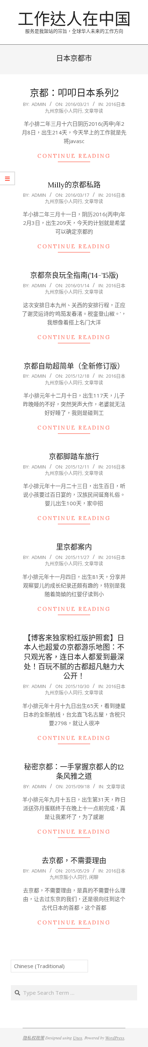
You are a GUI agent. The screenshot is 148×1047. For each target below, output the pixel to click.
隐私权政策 (33, 1038)
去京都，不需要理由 (74, 860)
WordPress (114, 1038)
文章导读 (93, 110)
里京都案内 (74, 546)
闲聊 (93, 877)
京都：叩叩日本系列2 (74, 93)
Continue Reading (74, 155)
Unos (77, 1038)
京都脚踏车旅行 (74, 456)
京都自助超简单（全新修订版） (74, 366)
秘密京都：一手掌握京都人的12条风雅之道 (74, 771)
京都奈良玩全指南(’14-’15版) (74, 275)
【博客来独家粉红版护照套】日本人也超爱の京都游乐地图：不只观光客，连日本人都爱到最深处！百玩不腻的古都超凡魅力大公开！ (74, 657)
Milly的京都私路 (74, 184)
